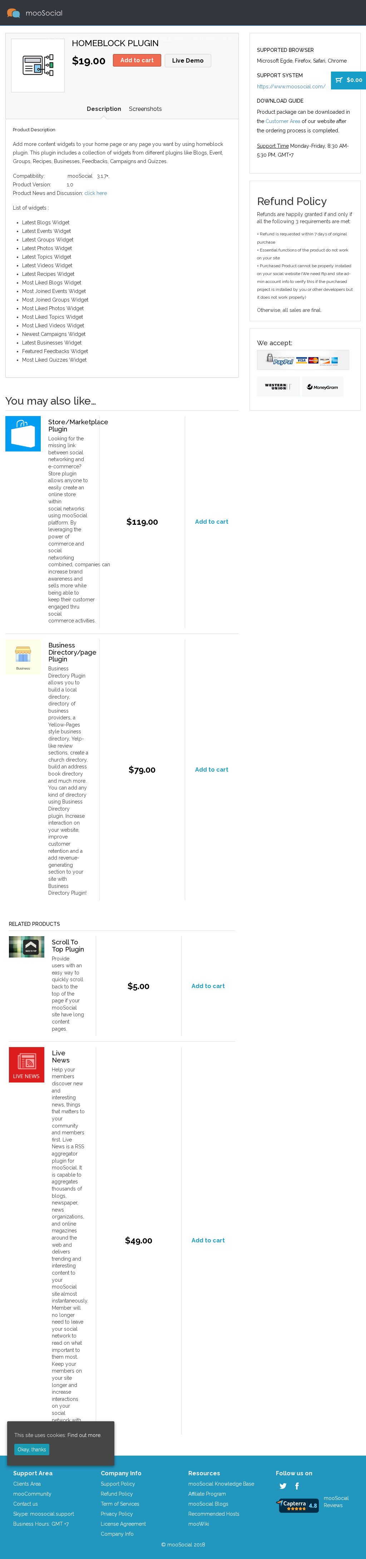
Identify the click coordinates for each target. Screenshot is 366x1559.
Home (52, 38)
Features (81, 38)
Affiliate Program (207, 1494)
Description (104, 109)
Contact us (25, 1504)
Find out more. (85, 1435)
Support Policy (118, 1484)
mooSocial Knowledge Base (221, 1484)
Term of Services (120, 1504)
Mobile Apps (168, 38)
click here (95, 193)
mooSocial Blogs (208, 1504)
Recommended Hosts (213, 1514)
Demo (109, 38)
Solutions (237, 38)
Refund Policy (117, 1494)
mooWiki (198, 1524)
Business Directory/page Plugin (72, 652)
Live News (61, 1056)
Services (271, 38)
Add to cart (137, 60)
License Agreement (123, 1524)
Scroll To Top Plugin (68, 945)
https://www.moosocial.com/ (291, 86)
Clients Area (27, 1484)
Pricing (134, 38)
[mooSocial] (34, 13)
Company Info (117, 1534)
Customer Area (311, 38)
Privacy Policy (117, 1514)
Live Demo (188, 60)
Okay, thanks (32, 1449)
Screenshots (145, 109)
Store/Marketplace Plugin (78, 425)
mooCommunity (32, 1494)
